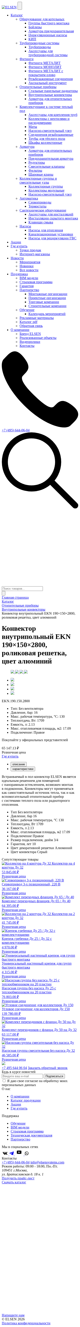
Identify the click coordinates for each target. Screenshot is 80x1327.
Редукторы (36, 162)
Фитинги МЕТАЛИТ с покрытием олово (45, 73)
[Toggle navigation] (20, 6)
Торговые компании (43, 302)
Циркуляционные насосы (47, 35)
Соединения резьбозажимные (50, 135)
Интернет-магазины (35, 254)
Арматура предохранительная (51, 31)
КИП (32, 39)
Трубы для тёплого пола (46, 138)
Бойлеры (35, 27)
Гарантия (27, 286)
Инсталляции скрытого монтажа (53, 218)
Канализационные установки (50, 234)
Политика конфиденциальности (26, 1323)
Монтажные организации (47, 294)
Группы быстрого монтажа (48, 23)
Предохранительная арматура (50, 158)
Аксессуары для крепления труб (52, 115)
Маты (32, 127)
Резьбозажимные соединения (50, 79)
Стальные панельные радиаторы (53, 91)
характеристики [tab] (22, 769)
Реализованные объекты (38, 338)
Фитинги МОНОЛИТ (45, 67)
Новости (17, 258)
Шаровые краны (40, 174)
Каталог (17, 15)
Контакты (27, 346)
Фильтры (35, 170)
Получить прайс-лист (18, 1178)
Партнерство (20, 1139)
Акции (16, 242)
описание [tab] (18, 764)
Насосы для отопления (45, 230)
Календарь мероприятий (47, 314)
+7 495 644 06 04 (14, 1068)
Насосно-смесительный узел (50, 131)
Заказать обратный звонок (48, 1068)
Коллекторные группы (45, 186)
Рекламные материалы (37, 318)
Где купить (19, 246)
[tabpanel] (40, 791)
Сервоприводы (39, 202)
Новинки (27, 266)
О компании (20, 330)
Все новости (29, 270)
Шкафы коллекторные (45, 142)
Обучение (18, 1123)
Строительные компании (47, 306)
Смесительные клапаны (46, 166)
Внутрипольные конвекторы (50, 95)
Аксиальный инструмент (47, 83)
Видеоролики (30, 342)
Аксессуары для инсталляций (50, 214)
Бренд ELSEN (30, 334)
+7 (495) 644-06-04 (16, 430)
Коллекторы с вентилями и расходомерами (49, 121)
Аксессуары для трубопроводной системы (48, 53)
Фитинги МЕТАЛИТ (44, 63)
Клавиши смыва (40, 222)
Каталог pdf (28, 322)
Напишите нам (13, 1315)
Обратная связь (31, 326)
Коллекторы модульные (46, 190)
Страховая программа (36, 282)
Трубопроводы (39, 47)
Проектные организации (47, 298)
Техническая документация (31, 1135)
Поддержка (19, 274)
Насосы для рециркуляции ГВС (52, 238)
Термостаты (37, 206)
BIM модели (29, 278)
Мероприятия (30, 262)
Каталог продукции (26, 1100)
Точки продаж (30, 250)
